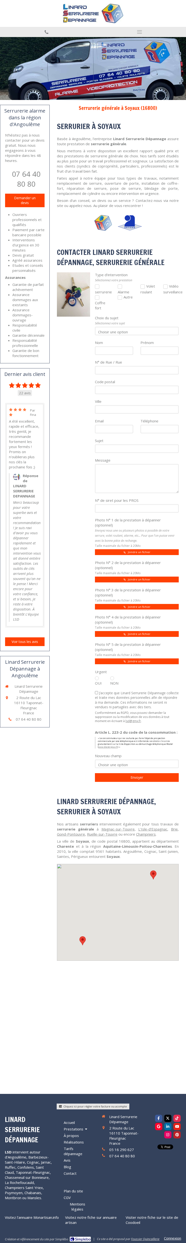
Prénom (147, 342)
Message (102, 460)
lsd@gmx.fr (133, 721)
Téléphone (149, 421)
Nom (99, 342)
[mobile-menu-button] (139, 32)
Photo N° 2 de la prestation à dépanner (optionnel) (128, 567)
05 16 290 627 (121, 1149)
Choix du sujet (110, 320)
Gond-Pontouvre (71, 834)
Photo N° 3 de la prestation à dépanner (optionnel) (128, 594)
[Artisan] (130, 223)
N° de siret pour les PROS (117, 500)
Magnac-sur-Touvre (118, 829)
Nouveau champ (108, 755)
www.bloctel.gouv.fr (108, 747)
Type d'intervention (113, 277)
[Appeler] (46, 32)
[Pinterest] (177, 1134)
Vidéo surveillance (171, 289)
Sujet (99, 440)
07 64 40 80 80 (26, 179)
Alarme (123, 292)
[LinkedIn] (167, 1126)
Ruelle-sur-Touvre (102, 834)
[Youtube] (177, 1126)
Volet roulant (147, 289)
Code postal (105, 381)
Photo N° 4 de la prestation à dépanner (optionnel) (128, 622)
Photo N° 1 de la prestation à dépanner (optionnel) (135, 533)
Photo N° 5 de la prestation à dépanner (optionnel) (128, 649)
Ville (98, 401)
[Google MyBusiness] (158, 1126)
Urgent (101, 671)
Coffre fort (100, 305)
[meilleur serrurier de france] (103, 223)
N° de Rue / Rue (108, 362)
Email (99, 421)
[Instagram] (167, 1134)
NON (114, 683)
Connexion (172, 1238)
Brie (174, 829)
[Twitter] (167, 1118)
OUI (98, 683)
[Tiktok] (177, 1118)
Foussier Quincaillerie (145, 1239)
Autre (128, 297)
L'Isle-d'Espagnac (152, 829)
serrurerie (102, 292)
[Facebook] (158, 1118)
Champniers (146, 834)
